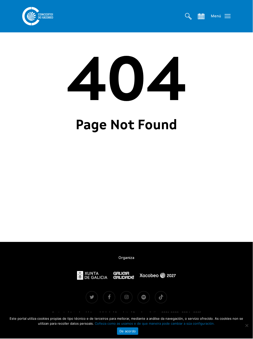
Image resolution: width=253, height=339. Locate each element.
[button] (221, 16)
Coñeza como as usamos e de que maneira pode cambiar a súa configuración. (155, 323)
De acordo (127, 331)
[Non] (246, 325)
